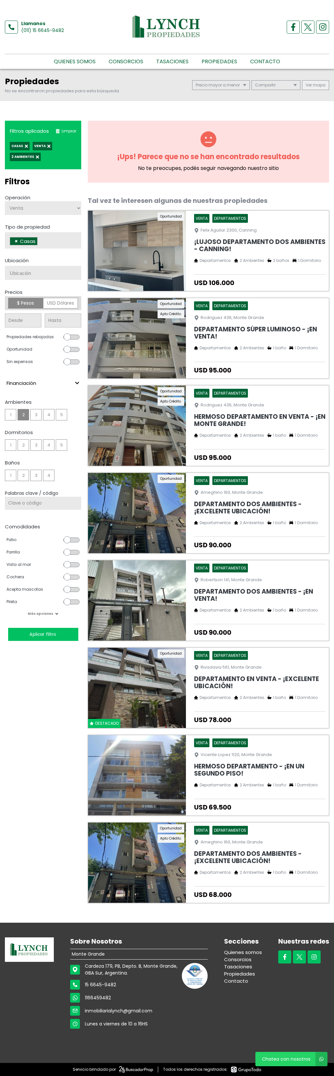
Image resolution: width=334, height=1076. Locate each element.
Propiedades (219, 61)
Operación (17, 197)
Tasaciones (172, 61)
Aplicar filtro (43, 634)
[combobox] (43, 240)
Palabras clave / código (31, 493)
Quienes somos (75, 61)
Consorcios (126, 61)
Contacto (265, 61)
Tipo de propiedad (27, 226)
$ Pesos (25, 303)
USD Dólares (60, 303)
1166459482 (98, 997)
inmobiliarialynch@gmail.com (118, 1011)
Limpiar (69, 131)
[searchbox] (41, 242)
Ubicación (17, 260)
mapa (319, 85)
